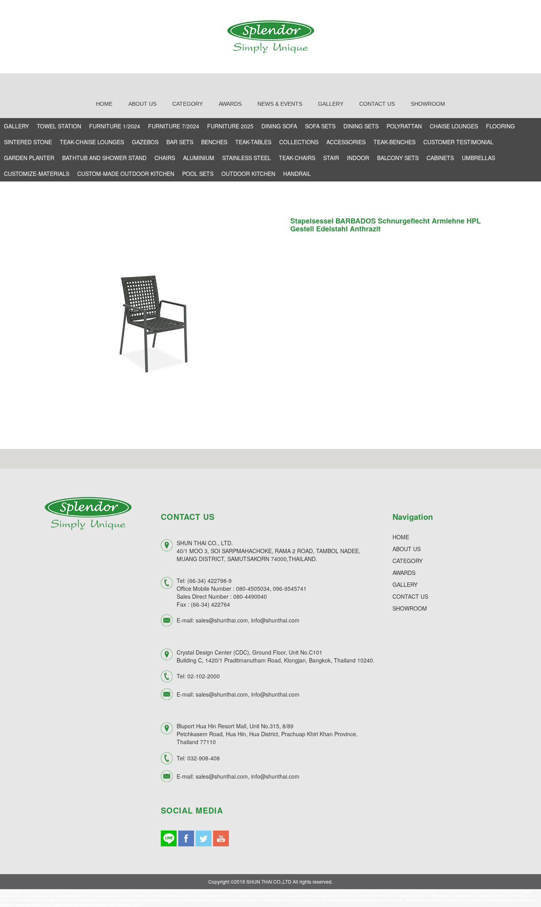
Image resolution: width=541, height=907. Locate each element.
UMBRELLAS (478, 158)
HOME (400, 537)
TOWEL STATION (59, 126)
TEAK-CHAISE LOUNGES (92, 142)
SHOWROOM (409, 608)
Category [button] (187, 104)
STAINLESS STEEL (246, 158)
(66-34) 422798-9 (209, 580)
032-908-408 (203, 758)
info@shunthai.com (275, 620)
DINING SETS (361, 126)
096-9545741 (290, 588)
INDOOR (358, 158)
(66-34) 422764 (210, 604)
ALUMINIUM (198, 158)
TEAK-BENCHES (394, 142)
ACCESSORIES (346, 142)
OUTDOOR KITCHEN (248, 174)
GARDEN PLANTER (29, 158)
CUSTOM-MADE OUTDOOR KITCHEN (125, 174)
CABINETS (440, 158)
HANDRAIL (297, 174)
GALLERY (16, 126)
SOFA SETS (320, 126)
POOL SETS (197, 174)
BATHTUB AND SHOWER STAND (104, 158)
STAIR (331, 158)
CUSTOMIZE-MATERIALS (36, 174)
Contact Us (377, 104)
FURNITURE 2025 (230, 126)
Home (104, 104)
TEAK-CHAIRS (297, 158)
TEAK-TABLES (253, 142)
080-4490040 (250, 596)
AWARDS (403, 573)
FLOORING (500, 126)
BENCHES (214, 142)
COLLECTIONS (298, 142)
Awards (230, 104)
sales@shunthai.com (222, 620)
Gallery (330, 104)
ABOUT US (406, 549)
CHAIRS (164, 158)
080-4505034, (253, 588)
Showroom (428, 104)
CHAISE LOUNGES (454, 126)
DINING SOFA (279, 126)
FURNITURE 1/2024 (114, 126)
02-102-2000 (203, 676)
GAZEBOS (145, 142)
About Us (142, 104)
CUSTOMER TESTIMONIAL (458, 142)
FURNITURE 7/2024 (173, 126)
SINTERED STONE (28, 142)
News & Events (279, 104)
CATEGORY (407, 561)
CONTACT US (410, 596)
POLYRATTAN (404, 126)
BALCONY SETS (398, 158)
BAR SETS (179, 142)
